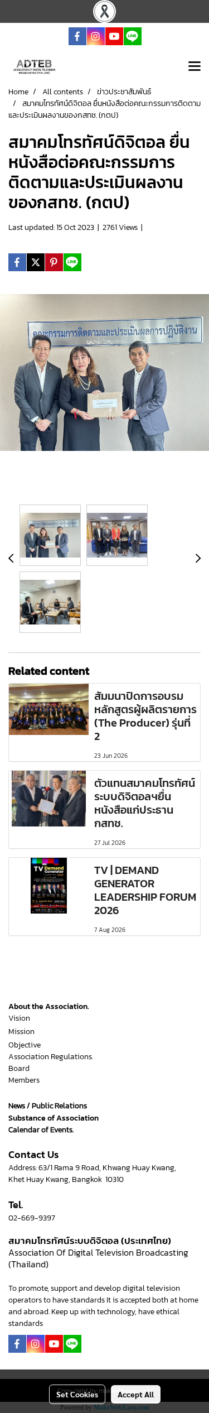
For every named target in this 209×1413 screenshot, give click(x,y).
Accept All (136, 1394)
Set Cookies (77, 1394)
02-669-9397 (31, 1218)
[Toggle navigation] (194, 67)
